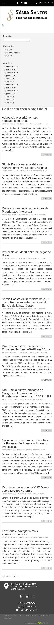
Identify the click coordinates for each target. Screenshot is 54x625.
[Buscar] (28, 39)
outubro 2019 (10, 70)
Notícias (8, 56)
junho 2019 (9, 79)
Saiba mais (47, 155)
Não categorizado (12, 53)
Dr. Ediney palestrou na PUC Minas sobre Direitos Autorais (25, 489)
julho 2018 (9, 97)
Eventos (8, 50)
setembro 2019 (11, 73)
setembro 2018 (11, 91)
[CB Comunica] (49, 623)
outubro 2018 (10, 88)
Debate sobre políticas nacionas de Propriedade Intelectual (25, 210)
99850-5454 (28, 606)
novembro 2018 (11, 85)
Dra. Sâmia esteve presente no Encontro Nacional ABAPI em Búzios (26, 347)
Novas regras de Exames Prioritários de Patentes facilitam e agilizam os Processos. (26, 443)
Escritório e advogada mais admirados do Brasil (20, 532)
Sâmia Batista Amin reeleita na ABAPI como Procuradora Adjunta (24, 166)
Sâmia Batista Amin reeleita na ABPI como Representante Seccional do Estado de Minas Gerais (26, 302)
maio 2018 (9, 103)
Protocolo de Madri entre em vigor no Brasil (26, 253)
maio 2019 (9, 82)
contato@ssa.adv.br (28, 610)
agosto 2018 (9, 94)
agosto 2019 (9, 76)
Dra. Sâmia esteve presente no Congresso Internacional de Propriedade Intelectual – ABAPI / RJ (26, 393)
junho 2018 (9, 100)
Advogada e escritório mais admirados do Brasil (20, 119)
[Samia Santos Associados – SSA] (27, 15)
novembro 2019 (11, 67)
